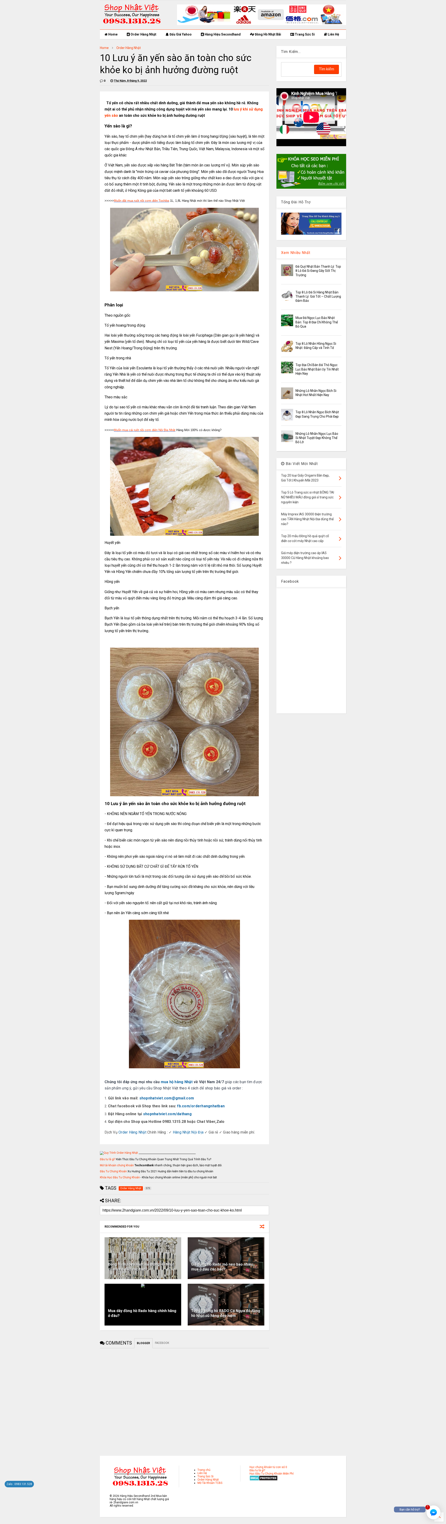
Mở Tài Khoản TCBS (209, 1483)
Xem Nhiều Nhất (295, 252)
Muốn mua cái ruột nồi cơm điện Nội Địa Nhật (144, 430)
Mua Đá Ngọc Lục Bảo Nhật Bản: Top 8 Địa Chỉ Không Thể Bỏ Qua (316, 322)
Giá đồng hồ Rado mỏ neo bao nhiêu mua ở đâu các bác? (222, 1266)
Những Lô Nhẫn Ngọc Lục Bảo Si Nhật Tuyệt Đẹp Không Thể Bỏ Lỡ (316, 438)
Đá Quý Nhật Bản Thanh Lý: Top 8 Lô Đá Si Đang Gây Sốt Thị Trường (318, 271)
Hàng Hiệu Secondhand (222, 34)
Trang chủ (203, 1470)
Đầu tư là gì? (107, 1159)
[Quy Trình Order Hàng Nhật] (119, 1152)
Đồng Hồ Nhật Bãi (267, 34)
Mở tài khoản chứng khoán (117, 1165)
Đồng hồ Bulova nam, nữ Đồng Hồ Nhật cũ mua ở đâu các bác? (141, 1266)
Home (113, 34)
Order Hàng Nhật (143, 34)
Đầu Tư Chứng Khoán (113, 1171)
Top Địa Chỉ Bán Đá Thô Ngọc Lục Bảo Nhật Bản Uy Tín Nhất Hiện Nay (317, 369)
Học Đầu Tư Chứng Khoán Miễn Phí (271, 1473)
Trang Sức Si (304, 34)
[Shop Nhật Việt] (261, 24)
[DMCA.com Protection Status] (263, 1480)
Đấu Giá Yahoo (180, 34)
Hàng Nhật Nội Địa (188, 1132)
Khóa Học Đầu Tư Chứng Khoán (120, 1177)
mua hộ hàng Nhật (177, 1082)
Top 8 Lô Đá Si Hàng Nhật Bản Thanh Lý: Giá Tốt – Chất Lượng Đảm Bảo (318, 296)
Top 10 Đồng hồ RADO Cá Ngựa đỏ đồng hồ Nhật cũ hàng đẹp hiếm (225, 1313)
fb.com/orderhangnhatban (201, 1106)
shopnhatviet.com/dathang (167, 1114)
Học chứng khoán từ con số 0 (268, 1467)
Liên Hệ (333, 34)
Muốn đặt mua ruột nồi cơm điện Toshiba (141, 200)
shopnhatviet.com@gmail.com (166, 1098)
